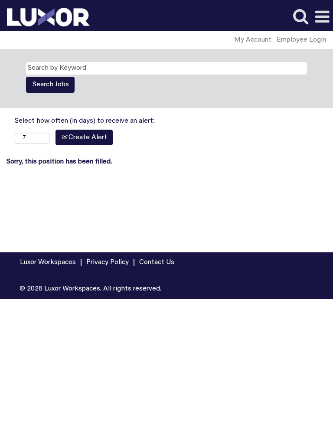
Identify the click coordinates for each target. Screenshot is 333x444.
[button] (322, 17)
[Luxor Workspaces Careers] (45, 17)
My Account (252, 39)
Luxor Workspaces (48, 262)
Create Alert (87, 137)
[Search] (300, 17)
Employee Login (301, 39)
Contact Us (156, 262)
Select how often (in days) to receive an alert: (85, 121)
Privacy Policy (107, 262)
